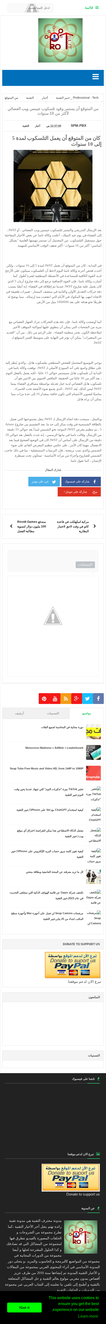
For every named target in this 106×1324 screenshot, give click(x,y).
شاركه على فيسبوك (77, 481)
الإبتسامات (85, 564)
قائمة (89, 7)
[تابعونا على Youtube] (55, 698)
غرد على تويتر (40, 481)
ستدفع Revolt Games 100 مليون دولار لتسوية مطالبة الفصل (31, 526)
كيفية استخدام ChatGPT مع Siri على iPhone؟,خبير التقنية (50, 809)
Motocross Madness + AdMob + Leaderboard (54, 747)
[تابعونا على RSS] (65, 698)
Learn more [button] (88, 1316)
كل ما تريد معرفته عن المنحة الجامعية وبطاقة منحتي (54, 871)
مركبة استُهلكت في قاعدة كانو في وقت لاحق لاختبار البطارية (73, 526)
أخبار (37, 125)
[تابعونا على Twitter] (87, 698)
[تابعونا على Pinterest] (44, 698)
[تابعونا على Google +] (76, 698)
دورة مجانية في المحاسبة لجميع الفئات (62, 727)
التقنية (25, 125)
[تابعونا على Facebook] (98, 698)
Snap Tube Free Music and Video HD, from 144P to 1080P (46, 768)
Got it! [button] (24, 1307)
